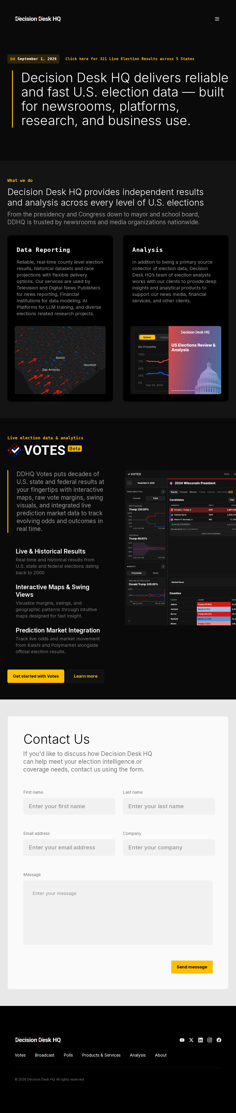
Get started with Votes (36, 676)
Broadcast (44, 1055)
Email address (36, 833)
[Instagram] (209, 1040)
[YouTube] (182, 1040)
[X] (191, 1040)
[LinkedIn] (200, 1040)
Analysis (138, 1055)
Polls (68, 1055)
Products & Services (101, 1055)
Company (132, 833)
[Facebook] (219, 1040)
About (161, 1055)
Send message (192, 966)
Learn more (85, 676)
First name (33, 792)
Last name (133, 792)
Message (32, 874)
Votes (20, 1055)
